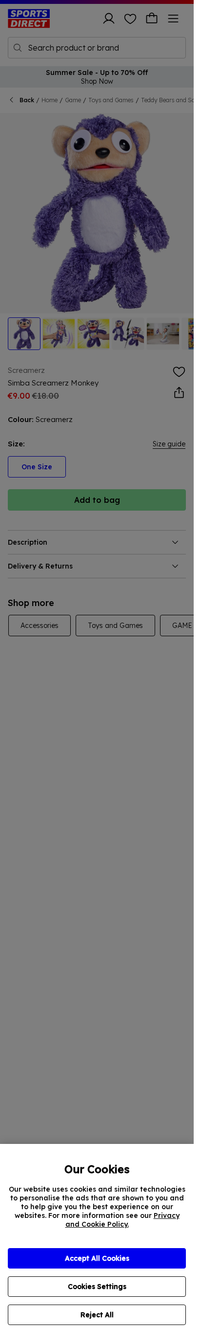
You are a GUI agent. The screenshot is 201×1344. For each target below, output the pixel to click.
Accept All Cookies (97, 1258)
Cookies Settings (97, 1286)
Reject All (97, 1314)
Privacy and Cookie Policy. (122, 1220)
